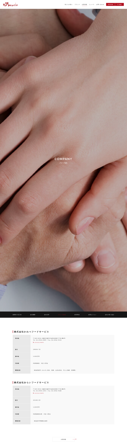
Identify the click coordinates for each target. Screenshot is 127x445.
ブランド (77, 4)
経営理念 (77, 314)
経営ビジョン (92, 314)
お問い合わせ (100, 4)
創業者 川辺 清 (17, 314)
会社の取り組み (109, 314)
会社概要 (32, 314)
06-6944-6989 (41, 340)
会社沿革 (46, 314)
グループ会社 (62, 314)
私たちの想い (69, 4)
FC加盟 (119, 4)
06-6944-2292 (41, 390)
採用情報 (110, 4)
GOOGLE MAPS (39, 342)
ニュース (91, 4)
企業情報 (84, 4)
